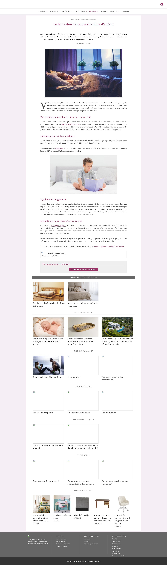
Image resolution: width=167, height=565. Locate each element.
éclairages (59, 148)
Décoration (53, 11)
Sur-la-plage (116, 553)
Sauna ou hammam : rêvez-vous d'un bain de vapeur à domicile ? (83, 446)
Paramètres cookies (62, 546)
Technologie (80, 11)
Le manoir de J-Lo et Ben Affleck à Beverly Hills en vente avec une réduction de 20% (117, 341)
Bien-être (92, 11)
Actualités (41, 11)
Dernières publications (91, 544)
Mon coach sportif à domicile (47, 377)
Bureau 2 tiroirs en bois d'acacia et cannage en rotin (103, 519)
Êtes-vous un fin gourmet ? (46, 481)
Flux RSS (86, 541)
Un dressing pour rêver (79, 412)
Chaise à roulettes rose (62, 518)
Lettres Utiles (116, 544)
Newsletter (87, 539)
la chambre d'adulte (58, 225)
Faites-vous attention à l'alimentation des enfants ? (81, 482)
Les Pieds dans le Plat (118, 556)
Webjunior (115, 546)
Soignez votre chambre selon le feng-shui (83, 304)
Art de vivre (66, 11)
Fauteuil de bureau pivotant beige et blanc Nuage (122, 520)
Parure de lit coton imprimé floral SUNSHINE (41, 519)
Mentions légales (61, 539)
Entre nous (124, 11)
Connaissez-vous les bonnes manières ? (115, 482)
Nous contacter (60, 541)
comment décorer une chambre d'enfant (108, 246)
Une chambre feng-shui (88, 19)
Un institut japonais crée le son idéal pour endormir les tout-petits (48, 341)
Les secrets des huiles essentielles (112, 378)
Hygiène (103, 11)
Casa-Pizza (115, 551)
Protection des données (63, 544)
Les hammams (109, 412)
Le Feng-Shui (75, 19)
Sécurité (113, 11)
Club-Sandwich (116, 548)
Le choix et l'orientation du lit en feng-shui (49, 304)
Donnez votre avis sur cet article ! (83, 269)
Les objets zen (74, 377)
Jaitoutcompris (116, 541)
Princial (114, 539)
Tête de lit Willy (81, 516)
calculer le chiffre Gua (70, 124)
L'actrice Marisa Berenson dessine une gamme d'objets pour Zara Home (81, 341)
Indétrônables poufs (43, 412)
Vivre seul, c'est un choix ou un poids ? (48, 446)
